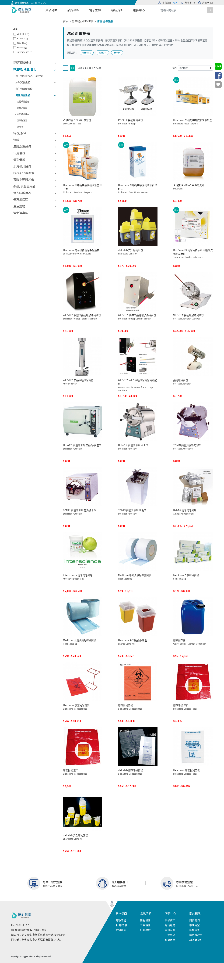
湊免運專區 (20, 213)
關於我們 (194, 920)
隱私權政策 (195, 935)
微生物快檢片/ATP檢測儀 (29, 75)
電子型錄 (95, 10)
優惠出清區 (20, 199)
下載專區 (170, 935)
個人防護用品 (22, 193)
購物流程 (121, 920)
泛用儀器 (19, 153)
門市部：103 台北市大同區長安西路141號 (36, 939)
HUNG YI (23, 38)
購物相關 (145, 920)
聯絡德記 (194, 925)
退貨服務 (170, 925)
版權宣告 (194, 930)
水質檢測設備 (22, 166)
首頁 (66, 21)
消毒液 (20, 126)
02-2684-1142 (39, 2)
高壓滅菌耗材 (23, 114)
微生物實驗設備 (24, 88)
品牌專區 (73, 10)
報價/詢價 (121, 925)
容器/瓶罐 (19, 133)
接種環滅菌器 (23, 101)
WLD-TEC (23, 34)
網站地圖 (121, 930)
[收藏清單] (218, 84)
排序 (175, 67)
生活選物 (19, 206)
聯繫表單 (170, 940)
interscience (24, 52)
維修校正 (170, 920)
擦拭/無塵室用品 (24, 186)
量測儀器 (19, 159)
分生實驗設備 (22, 82)
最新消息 (117, 10)
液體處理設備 (22, 146)
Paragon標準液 (23, 173)
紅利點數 (145, 930)
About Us (195, 940)
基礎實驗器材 (22, 62)
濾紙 (16, 140)
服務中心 (139, 10)
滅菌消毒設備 (22, 95)
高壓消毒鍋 (22, 107)
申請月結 (170, 930)
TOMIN (22, 43)
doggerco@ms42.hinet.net (28, 929)
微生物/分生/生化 (83, 21)
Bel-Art (22, 47)
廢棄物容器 (22, 120)
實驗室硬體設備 (23, 179)
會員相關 (145, 925)
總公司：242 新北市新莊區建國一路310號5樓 (38, 934)
